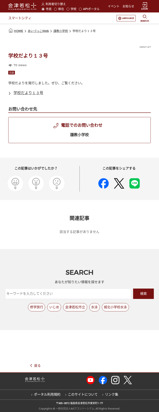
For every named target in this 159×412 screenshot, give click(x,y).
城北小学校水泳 (115, 307)
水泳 (94, 307)
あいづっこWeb (38, 31)
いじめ (54, 307)
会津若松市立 (75, 307)
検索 (143, 293)
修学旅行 (36, 307)
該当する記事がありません (79, 232)
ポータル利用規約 (47, 394)
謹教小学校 (60, 31)
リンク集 (111, 394)
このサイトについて (83, 394)
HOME (18, 31)
